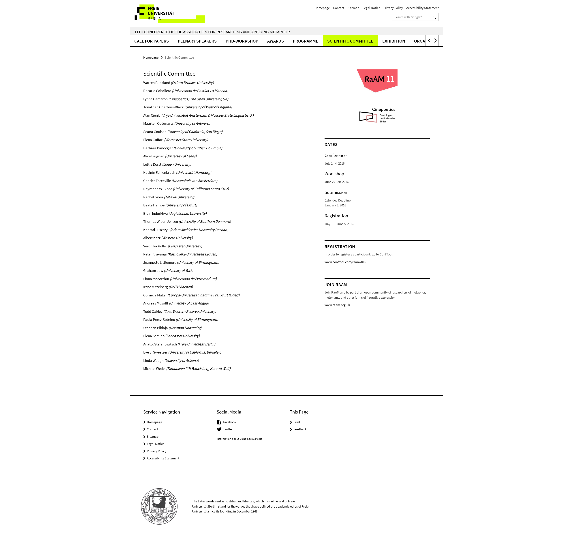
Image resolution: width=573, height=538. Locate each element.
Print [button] (296, 422)
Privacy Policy (393, 8)
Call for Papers (151, 41)
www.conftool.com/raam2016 (345, 262)
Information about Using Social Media (239, 439)
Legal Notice (371, 8)
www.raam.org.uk (337, 305)
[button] (428, 40)
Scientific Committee (350, 41)
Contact (338, 8)
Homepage (322, 8)
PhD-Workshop (242, 41)
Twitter (228, 429)
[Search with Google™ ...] (434, 17)
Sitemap (353, 8)
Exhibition (393, 41)
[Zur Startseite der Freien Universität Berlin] (167, 13)
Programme (305, 41)
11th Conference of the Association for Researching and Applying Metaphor (212, 31)
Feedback (300, 429)
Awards (275, 41)
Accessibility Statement (422, 8)
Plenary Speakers (197, 41)
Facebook (229, 422)
